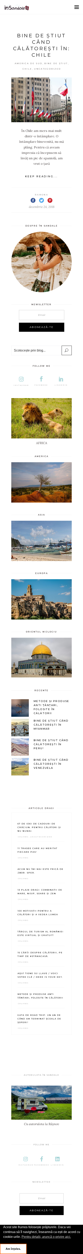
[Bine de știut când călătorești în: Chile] (41, 99)
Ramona (41, 194)
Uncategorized (47, 69)
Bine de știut (56, 63)
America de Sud (28, 63)
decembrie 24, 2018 (41, 207)
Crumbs (23, 837)
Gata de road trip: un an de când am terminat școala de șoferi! (39, 1019)
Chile (27, 69)
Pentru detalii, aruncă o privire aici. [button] (46, 1236)
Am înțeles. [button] (13, 1248)
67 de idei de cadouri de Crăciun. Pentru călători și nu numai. (39, 827)
